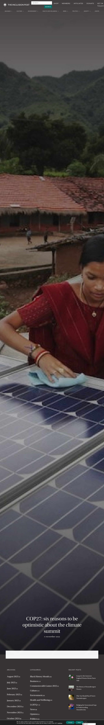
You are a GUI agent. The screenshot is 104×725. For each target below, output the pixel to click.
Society (86, 11)
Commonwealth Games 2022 (43, 686)
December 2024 (14, 706)
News (64, 11)
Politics (75, 11)
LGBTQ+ (34, 704)
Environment (32, 11)
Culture (19, 11)
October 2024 (13, 718)
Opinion (34, 714)
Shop (56, 3)
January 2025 (13, 700)
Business (8, 11)
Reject (79, 722)
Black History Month (39, 676)
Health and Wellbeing (50, 11)
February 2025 (13, 694)
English (86, 724)
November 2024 (14, 712)
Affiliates (78, 3)
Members (66, 3)
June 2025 (11, 688)
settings (60, 723)
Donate (90, 3)
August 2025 (12, 676)
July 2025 (11, 682)
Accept (70, 722)
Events (97, 11)
